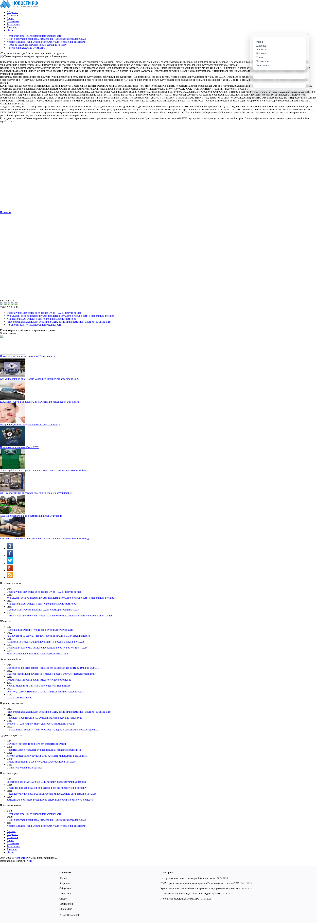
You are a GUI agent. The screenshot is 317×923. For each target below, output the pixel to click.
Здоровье (12, 27)
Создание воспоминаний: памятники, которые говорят (31, 515)
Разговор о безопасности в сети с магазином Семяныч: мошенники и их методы (45, 538)
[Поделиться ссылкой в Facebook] (5, 303)
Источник (5, 212)
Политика (12, 837)
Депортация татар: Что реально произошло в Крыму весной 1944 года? (47, 647)
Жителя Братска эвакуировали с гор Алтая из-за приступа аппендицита (47, 755)
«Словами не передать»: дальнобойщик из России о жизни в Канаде (45, 641)
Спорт (10, 18)
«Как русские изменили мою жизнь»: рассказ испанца (37, 653)
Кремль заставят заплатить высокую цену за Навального (38, 685)
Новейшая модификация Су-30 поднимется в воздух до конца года (44, 717)
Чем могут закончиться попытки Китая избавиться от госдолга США (46, 691)
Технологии (13, 24)
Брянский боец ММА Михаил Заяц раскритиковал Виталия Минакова (46, 781)
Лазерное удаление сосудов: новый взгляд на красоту (37, 44)
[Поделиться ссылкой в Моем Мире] (12, 303)
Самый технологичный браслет (24, 767)
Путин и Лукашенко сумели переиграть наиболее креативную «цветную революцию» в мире (59, 615)
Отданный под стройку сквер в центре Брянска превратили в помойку (47, 787)
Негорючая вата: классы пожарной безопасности (34, 35)
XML (30, 860)
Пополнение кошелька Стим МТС (26, 47)
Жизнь (10, 30)
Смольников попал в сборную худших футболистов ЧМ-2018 (41, 761)
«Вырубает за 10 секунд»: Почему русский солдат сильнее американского (48, 635)
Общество (12, 12)
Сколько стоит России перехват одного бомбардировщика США (43, 609)
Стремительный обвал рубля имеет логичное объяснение (39, 679)
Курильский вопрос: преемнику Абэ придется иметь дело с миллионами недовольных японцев (60, 315)
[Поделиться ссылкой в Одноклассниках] (16, 303)
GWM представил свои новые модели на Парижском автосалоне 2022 (46, 38)
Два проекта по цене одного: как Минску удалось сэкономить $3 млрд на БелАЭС (53, 667)
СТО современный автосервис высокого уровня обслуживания (35, 492)
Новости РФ (23, 857)
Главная (11, 831)
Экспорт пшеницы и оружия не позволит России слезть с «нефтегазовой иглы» (51, 673)
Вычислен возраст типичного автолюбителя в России (37, 743)
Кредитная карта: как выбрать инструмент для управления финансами (46, 41)
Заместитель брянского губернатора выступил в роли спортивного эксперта (50, 799)
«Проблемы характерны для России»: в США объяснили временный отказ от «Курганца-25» (59, 321)
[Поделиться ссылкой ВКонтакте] (1, 303)
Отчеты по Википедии (19, 697)
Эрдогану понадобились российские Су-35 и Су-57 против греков (44, 312)
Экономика (13, 21)
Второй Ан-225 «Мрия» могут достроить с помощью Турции (41, 723)
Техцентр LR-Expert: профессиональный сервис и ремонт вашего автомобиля (44, 470)
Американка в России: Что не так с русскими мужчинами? (40, 629)
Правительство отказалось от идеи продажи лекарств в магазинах (44, 749)
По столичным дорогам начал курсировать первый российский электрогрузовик (52, 729)
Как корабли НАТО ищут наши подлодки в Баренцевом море (41, 318)
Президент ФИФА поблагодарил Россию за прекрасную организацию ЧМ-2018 (52, 793)
